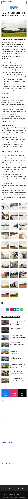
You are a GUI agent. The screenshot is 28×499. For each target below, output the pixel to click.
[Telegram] (18, 309)
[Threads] (22, 488)
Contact (22, 494)
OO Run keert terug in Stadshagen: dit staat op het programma (18, 373)
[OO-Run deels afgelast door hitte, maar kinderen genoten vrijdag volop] (5, 365)
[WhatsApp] (21, 309)
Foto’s (23, 493)
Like (6, 389)
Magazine (11, 494)
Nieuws (3, 324)
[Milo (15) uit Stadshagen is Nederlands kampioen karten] (5, 330)
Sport (3, 374)
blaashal (6, 302)
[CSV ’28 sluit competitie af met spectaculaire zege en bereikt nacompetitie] (5, 322)
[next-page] (5, 386)
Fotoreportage (4, 353)
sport (10, 302)
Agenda (5, 494)
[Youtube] (18, 488)
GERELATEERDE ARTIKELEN (10, 317)
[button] (2, 8)
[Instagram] (9, 488)
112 (8, 493)
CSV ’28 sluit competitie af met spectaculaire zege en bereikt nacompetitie (17, 322)
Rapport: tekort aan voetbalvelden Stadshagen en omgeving (18, 344)
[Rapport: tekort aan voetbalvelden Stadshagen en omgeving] (5, 344)
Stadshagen (16, 494)
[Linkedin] (14, 309)
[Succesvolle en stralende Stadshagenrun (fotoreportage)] (5, 351)
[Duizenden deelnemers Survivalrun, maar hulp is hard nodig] (5, 380)
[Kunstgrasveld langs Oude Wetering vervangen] (5, 358)
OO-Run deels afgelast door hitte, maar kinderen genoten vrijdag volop (18, 365)
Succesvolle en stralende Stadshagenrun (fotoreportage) (17, 351)
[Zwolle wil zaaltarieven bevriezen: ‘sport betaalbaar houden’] (5, 337)
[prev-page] (2, 386)
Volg (14, 389)
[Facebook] (7, 309)
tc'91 (14, 302)
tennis (18, 302)
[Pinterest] (11, 309)
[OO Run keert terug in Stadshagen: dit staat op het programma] (5, 373)
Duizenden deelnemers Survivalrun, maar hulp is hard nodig (18, 380)
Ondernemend (17, 493)
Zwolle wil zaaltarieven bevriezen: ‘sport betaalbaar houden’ (17, 337)
